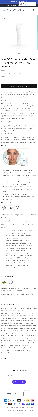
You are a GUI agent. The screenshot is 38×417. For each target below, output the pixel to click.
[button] (4, 10)
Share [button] (5, 358)
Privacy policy (10, 410)
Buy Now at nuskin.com (19, 86)
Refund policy (30, 407)
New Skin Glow (11, 407)
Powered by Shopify (20, 407)
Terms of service (19, 410)
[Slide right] (23, 53)
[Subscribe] (29, 375)
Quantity (3, 76)
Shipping (9, 73)
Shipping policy (29, 410)
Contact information (20, 413)
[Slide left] (15, 53)
